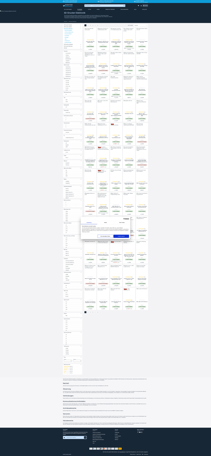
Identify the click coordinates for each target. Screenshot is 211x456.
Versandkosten (122, 451)
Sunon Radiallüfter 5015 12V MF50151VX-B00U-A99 (116, 279)
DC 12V (67, 296)
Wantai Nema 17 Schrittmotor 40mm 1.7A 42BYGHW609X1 (103, 184)
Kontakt (116, 434)
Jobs (93, 443)
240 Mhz (67, 353)
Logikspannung (67, 150)
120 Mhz (67, 350)
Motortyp (65, 249)
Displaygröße (66, 104)
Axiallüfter (67, 181)
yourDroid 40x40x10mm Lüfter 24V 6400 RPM (129, 160)
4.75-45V (67, 84)
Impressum (146, 454)
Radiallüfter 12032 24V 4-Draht (90, 207)
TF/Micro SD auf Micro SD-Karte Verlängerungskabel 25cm (90, 90)
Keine (67, 278)
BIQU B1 (67, 197)
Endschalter (68, 268)
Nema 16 (67, 251)
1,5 (66, 338)
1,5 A (66, 322)
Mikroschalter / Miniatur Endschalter (129, 207)
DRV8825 (67, 276)
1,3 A (66, 320)
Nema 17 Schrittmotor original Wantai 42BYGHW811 (129, 137)
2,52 (66, 307)
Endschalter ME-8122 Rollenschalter (103, 302)
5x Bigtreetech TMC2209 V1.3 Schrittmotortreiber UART (116, 42)
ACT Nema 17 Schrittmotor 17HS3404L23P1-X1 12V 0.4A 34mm (116, 160)
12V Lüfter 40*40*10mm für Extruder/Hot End (142, 207)
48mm (67, 215)
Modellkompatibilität (68, 186)
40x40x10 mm (68, 70)
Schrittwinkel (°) (67, 283)
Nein (66, 315)
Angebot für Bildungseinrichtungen (99, 434)
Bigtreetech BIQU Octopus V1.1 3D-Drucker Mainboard (103, 255)
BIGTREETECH (68, 58)
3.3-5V (67, 152)
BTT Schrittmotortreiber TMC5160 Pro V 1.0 (103, 279)
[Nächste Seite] (95, 25)
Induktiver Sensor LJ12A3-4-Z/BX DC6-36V (129, 279)
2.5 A (66, 228)
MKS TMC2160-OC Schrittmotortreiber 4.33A (116, 207)
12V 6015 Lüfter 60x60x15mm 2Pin (142, 137)
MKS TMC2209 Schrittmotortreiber (142, 90)
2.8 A (66, 230)
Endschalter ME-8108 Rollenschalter (90, 42)
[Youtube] (140, 432)
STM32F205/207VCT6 (70, 137)
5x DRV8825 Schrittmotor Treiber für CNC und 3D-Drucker (129, 42)
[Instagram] (141, 432)
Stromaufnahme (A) (67, 332)
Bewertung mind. (67, 364)
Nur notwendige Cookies (105, 236)
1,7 (66, 340)
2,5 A (66, 328)
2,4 (66, 301)
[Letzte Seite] (98, 25)
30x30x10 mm (68, 68)
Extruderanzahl (67, 122)
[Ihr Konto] (141, 5)
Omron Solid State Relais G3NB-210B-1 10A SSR (129, 184)
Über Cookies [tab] (122, 222)
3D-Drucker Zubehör (69, 264)
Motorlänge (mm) (67, 209)
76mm (67, 218)
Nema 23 (67, 255)
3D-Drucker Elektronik (70, 260)
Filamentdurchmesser (68, 130)
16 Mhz (67, 348)
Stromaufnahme (67, 318)
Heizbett (67, 270)
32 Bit (67, 101)
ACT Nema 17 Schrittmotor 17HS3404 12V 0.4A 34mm (90, 302)
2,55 (66, 309)
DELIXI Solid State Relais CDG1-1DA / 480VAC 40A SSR (129, 66)
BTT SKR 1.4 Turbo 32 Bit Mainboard (103, 114)
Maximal (77, 360)
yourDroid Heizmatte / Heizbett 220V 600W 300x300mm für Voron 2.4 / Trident (142, 160)
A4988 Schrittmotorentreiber (116, 137)
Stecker (65, 313)
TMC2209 (67, 280)
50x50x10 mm (68, 74)
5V (66, 94)
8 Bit (66, 99)
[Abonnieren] (85, 437)
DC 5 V (67, 294)
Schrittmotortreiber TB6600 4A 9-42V (142, 42)
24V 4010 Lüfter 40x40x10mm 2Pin (90, 114)
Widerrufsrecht (133, 454)
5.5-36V (67, 88)
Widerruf (116, 439)
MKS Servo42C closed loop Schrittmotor (142, 184)
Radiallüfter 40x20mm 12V (90, 254)
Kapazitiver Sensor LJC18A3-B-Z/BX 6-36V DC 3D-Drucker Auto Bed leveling (103, 160)
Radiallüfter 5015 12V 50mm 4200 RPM (142, 66)
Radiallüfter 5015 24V (129, 113)
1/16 (66, 170)
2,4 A (67, 326)
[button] (80, 25)
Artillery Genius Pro (69, 192)
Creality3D (67, 60)
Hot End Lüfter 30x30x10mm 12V (129, 302)
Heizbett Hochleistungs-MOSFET (142, 255)
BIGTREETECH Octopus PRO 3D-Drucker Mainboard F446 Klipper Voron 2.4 (90, 160)
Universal (67, 132)
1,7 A (66, 324)
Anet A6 (67, 188)
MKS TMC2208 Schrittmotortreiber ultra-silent (90, 137)
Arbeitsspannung (67, 78)
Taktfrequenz (66, 346)
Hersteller (66, 51)
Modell (65, 179)
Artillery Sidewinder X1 (70, 194)
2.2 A (66, 226)
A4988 (67, 274)
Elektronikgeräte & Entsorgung (98, 439)
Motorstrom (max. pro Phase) (69, 235)
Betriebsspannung (67, 92)
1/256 (67, 175)
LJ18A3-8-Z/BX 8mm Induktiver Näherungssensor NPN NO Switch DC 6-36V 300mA (116, 114)
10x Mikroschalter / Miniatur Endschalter (116, 66)
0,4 (66, 334)
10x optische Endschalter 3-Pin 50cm (116, 255)
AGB (142, 454)
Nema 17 (67, 253)
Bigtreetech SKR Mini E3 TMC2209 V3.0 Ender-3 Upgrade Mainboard (129, 90)
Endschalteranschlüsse (68, 115)
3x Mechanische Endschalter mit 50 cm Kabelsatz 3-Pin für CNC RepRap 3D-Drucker (103, 207)
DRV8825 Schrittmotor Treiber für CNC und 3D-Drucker (103, 66)
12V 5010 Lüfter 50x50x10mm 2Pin (90, 184)
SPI (66, 143)
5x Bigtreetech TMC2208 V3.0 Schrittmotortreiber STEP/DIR (103, 90)
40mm (67, 213)
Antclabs (67, 55)
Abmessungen (66, 64)
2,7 (66, 305)
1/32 (66, 172)
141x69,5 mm (68, 112)
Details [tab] (105, 222)
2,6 (66, 303)
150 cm (67, 157)
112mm (67, 220)
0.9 (66, 285)
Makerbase (68, 62)
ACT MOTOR (68, 53)
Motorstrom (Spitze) (67, 222)
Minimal (67, 360)
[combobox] (107, 5)
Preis (65, 357)
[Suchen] (124, 5)
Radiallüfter (68, 183)
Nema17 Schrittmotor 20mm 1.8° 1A (90, 279)
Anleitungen (117, 432)
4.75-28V (67, 80)
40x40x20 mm (68, 72)
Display (67, 266)
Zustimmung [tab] (89, 222)
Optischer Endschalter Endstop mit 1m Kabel (142, 279)
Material (65, 160)
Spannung (66, 290)
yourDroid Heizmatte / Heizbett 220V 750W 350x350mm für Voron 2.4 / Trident (90, 66)
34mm (67, 211)
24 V (66, 292)
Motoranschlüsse (67, 200)
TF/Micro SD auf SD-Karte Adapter (116, 184)
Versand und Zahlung (96, 432)
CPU (64, 97)
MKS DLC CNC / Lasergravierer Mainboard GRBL (142, 114)
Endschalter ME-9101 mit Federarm (116, 302)
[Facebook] (138, 432)
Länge (65, 155)
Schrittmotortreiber (67, 272)
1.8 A (66, 239)
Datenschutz (138, 454)
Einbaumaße (66, 110)
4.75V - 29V (68, 86)
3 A (66, 232)
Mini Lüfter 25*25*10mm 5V (142, 301)
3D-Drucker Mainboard (70, 262)
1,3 (66, 336)
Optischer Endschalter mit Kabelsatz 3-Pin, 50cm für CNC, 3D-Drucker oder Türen (129, 255)
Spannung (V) (66, 299)
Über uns (94, 441)
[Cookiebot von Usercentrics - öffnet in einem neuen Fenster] (124, 219)
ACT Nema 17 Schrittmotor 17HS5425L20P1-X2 (142, 231)
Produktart (66, 258)
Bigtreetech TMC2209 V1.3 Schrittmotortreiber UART (103, 42)
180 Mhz (67, 352)
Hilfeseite (116, 437)
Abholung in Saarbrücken (97, 437)
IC (64, 135)
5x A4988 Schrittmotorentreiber (116, 90)
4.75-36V (67, 82)
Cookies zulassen (121, 236)
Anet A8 (67, 190)
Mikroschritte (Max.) (67, 168)
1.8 (66, 287)
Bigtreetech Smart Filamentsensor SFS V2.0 (103, 137)
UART (67, 146)
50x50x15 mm (68, 76)
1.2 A (66, 237)
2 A (66, 225)
